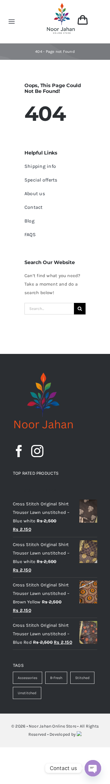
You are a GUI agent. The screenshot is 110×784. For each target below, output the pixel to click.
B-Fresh (56, 678)
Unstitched (27, 693)
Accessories (27, 678)
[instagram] (37, 451)
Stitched (82, 678)
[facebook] (19, 451)
